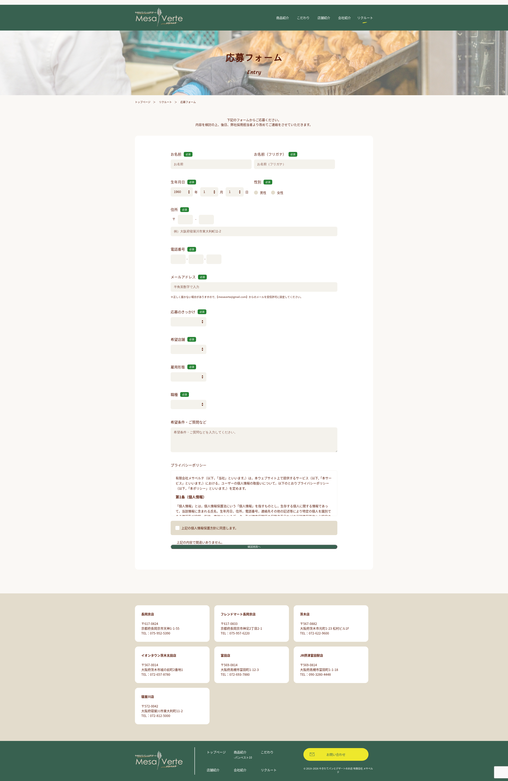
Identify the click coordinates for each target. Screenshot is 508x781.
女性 (280, 192)
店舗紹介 (213, 770)
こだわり (267, 752)
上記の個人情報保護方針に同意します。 (209, 528)
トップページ (142, 102)
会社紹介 (240, 770)
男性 (263, 192)
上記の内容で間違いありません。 (200, 542)
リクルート (165, 102)
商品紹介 (240, 752)
